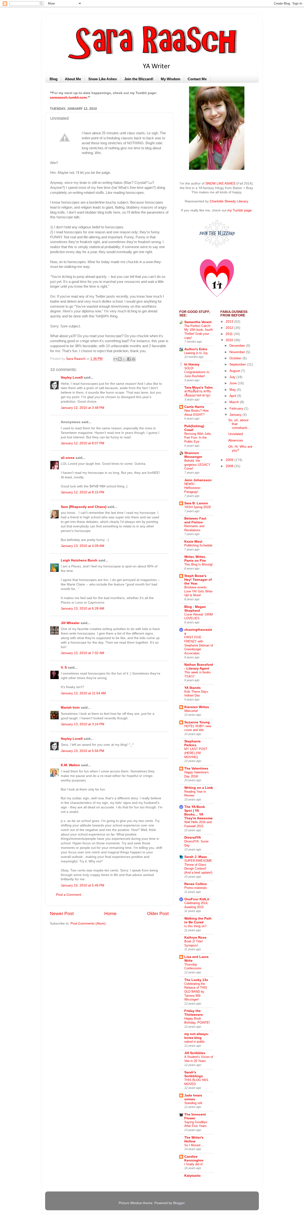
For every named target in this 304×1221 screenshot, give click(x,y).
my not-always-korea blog (196, 1036)
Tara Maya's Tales (198, 387)
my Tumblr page (239, 210)
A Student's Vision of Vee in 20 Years (198, 1059)
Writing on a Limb (198, 788)
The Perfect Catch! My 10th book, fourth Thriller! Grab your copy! (198, 332)
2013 (230, 321)
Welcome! (191, 711)
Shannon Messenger (193, 455)
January (235, 414)
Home (110, 913)
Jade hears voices (193, 1097)
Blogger (179, 1203)
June (233, 383)
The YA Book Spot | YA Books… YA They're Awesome (198, 812)
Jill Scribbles (194, 1053)
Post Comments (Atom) (88, 923)
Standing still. (193, 1103)
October (235, 358)
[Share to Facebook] (129, 359)
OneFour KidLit (196, 899)
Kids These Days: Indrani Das (196, 693)
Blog (53, 79)
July (232, 377)
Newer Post (62, 913)
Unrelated (235, 434)
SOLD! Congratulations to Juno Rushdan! (196, 372)
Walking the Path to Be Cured (198, 920)
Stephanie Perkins (192, 743)
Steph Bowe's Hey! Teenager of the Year (198, 579)
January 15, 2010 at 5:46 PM (82, 885)
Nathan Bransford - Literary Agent (198, 666)
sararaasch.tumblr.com (68, 97)
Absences (235, 440)
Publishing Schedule (198, 545)
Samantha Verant (198, 322)
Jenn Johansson (198, 480)
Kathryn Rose (195, 937)
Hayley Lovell (72, 377)
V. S (64, 667)
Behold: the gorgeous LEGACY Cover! (197, 464)
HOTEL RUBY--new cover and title (197, 728)
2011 (230, 334)
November (237, 352)
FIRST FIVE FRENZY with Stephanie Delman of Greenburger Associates (198, 645)
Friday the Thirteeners (193, 1012)
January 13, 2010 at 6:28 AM (82, 608)
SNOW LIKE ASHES (220, 183)
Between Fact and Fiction (195, 520)
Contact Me (197, 79)
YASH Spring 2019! (197, 507)
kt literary (192, 364)
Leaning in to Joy (196, 353)
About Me (73, 79)
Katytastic (192, 1175)
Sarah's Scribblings (193, 1074)
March (234, 402)
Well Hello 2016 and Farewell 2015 (198, 824)
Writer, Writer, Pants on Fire (195, 558)
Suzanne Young (197, 722)
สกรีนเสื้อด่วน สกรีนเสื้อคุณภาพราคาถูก (197, 393)
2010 (230, 340)
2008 (230, 466)
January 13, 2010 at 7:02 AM (82, 653)
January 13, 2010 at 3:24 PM (82, 724)
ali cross (68, 458)
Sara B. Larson (196, 503)
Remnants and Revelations (194, 528)
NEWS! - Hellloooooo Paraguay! (192, 488)
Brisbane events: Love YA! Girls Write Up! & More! (198, 591)
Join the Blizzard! (138, 79)
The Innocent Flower (195, 1116)
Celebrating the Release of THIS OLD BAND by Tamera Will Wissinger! (195, 991)
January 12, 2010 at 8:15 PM (82, 492)
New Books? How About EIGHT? (196, 412)
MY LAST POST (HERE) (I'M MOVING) (195, 753)
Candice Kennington (194, 1158)
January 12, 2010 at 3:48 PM (82, 408)
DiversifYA (192, 837)
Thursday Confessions (192, 966)
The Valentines (196, 768)
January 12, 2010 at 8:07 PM (82, 443)
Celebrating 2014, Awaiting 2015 (196, 905)
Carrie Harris (194, 407)
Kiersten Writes (196, 707)
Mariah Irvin (70, 707)
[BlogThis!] (120, 359)
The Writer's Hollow (194, 1139)
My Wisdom (170, 79)
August (235, 371)
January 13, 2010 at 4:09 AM (82, 546)
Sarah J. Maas (195, 857)
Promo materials (195, 888)
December (237, 345)
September (238, 364)
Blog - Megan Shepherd (195, 608)
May (233, 389)
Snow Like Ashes (102, 79)
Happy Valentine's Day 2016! (196, 774)
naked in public (194, 1041)
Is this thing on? (195, 926)
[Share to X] (124, 359)
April (233, 396)
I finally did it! (193, 1164)
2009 (230, 460)
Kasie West (193, 541)
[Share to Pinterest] (133, 359)
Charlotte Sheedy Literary (229, 201)
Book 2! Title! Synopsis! (193, 943)
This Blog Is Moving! (198, 564)
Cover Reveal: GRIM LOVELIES (198, 616)
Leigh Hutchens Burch (79, 560)
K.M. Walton (70, 765)
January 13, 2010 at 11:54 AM (83, 693)
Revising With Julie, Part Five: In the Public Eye (198, 437)
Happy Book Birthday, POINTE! (197, 1020)
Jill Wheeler (70, 623)
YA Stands (192, 688)
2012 (230, 328)
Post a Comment (68, 894)
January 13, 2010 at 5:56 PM (82, 751)
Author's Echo (195, 349)
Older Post (158, 913)
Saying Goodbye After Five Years (195, 1124)
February (236, 408)
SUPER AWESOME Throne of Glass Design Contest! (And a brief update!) (198, 866)
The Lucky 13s (196, 980)
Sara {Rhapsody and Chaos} (83, 507)
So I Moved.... (194, 1145)
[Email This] (115, 359)
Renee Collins (195, 884)
